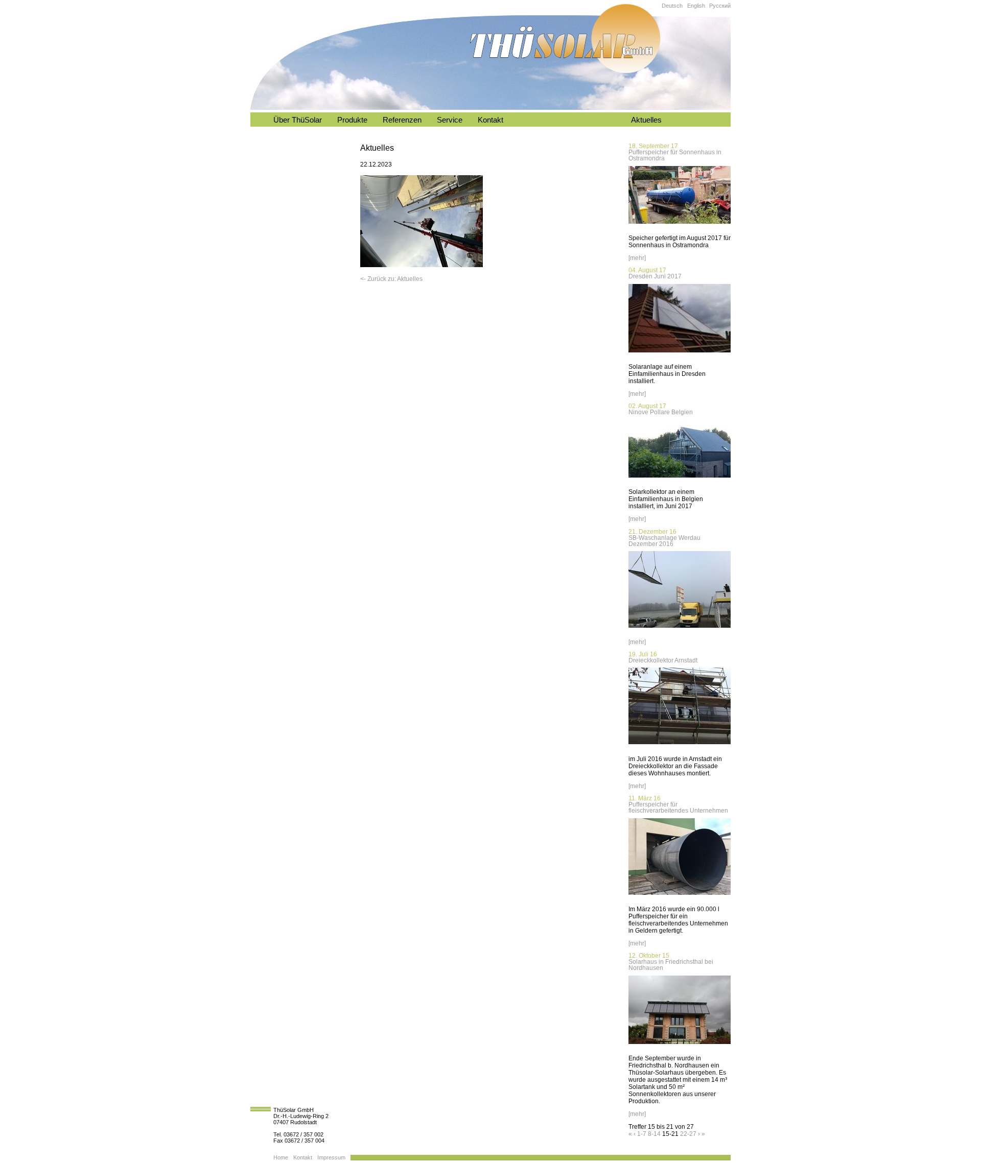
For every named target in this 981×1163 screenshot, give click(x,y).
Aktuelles (646, 120)
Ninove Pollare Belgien (660, 412)
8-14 (654, 1133)
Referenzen (402, 120)
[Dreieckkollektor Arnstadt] (679, 745)
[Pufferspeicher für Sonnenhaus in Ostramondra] (679, 224)
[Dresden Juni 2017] (679, 353)
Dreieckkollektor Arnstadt (662, 660)
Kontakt (490, 120)
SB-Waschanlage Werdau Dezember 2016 (664, 541)
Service (449, 120)
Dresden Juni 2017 (655, 276)
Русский (720, 6)
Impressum (331, 1157)
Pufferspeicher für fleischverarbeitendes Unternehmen (678, 807)
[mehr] (637, 258)
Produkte (352, 120)
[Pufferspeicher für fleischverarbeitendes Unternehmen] (679, 895)
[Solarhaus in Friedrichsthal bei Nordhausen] (679, 1045)
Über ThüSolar (297, 120)
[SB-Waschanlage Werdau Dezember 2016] (679, 628)
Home (280, 1157)
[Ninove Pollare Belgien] (679, 478)
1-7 (641, 1133)
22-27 (688, 1133)
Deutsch (672, 6)
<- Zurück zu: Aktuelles (391, 278)
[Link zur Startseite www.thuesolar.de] (564, 38)
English (696, 6)
